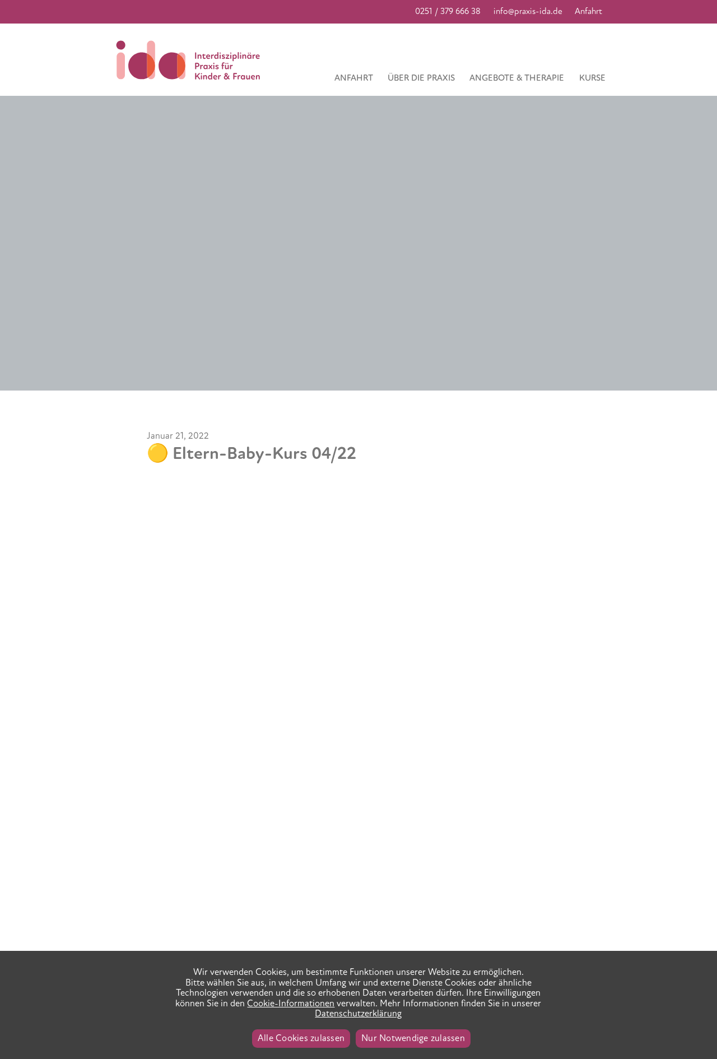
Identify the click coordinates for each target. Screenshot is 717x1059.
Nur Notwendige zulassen (413, 1038)
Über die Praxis (421, 77)
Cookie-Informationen (290, 1003)
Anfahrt (588, 11)
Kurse (592, 77)
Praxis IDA (191, 60)
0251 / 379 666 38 (448, 11)
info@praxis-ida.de (527, 11)
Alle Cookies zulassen (301, 1038)
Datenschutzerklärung (358, 1013)
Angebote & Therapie (516, 77)
